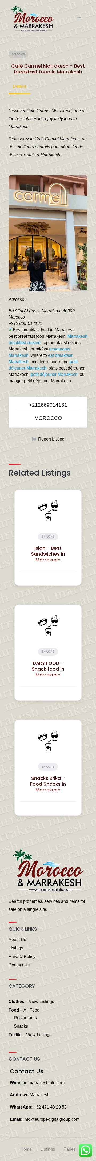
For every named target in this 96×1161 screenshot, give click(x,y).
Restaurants (25, 1017)
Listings (16, 948)
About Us (17, 939)
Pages (69, 1149)
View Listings (41, 1001)
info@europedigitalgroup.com (51, 1119)
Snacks (18, 54)
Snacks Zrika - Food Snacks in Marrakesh (48, 784)
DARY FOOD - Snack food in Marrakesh (48, 669)
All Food (31, 1010)
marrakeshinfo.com (47, 1082)
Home (26, 1149)
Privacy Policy (22, 956)
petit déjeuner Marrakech (54, 374)
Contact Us (19, 965)
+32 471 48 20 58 (50, 1107)
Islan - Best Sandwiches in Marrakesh (48, 554)
